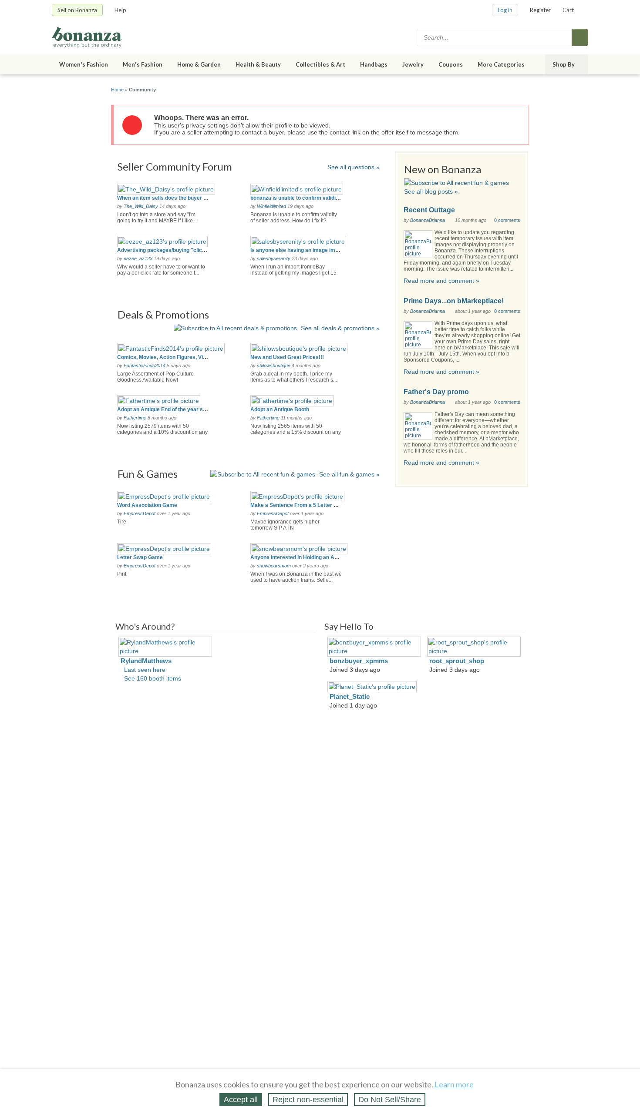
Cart (568, 10)
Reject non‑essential (308, 1099)
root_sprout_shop (456, 660)
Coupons (450, 64)
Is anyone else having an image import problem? (310, 250)
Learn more (454, 1084)
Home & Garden (199, 64)
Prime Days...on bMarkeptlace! (454, 301)
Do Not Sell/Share (389, 1099)
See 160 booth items (152, 678)
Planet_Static (350, 696)
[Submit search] (580, 37)
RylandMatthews (146, 660)
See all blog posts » (431, 191)
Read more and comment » (441, 280)
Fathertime (135, 417)
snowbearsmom (274, 565)
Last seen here (144, 669)
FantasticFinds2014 (144, 365)
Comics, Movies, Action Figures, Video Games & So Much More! (196, 357)
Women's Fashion (83, 64)
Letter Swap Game (140, 557)
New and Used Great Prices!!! (287, 357)
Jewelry (413, 64)
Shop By (563, 64)
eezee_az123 (138, 258)
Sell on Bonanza (77, 10)
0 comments (507, 220)
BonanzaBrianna (427, 220)
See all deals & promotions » (340, 328)
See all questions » (353, 167)
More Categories (501, 64)
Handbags (373, 64)
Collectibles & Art (320, 64)
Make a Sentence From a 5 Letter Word (298, 505)
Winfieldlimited (271, 206)
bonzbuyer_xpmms (359, 660)
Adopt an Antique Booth (279, 409)
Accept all (241, 1099)
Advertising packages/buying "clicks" (164, 250)
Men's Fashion (142, 64)
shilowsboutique (273, 365)
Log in (505, 10)
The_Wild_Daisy (141, 206)
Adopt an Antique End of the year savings (168, 409)
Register (540, 10)
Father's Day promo (436, 392)
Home (117, 89)
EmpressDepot (139, 513)
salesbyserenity (273, 258)
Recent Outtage (429, 210)
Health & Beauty (258, 64)
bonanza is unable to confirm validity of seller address (317, 198)
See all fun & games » (349, 474)
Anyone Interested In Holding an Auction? (301, 557)
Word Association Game (147, 505)
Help (120, 10)
